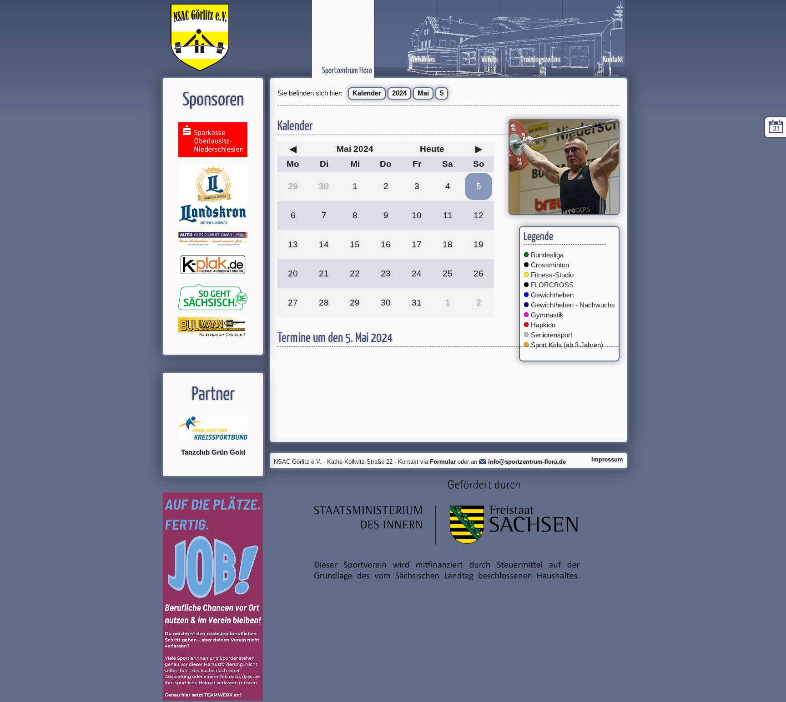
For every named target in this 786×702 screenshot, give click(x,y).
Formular (443, 461)
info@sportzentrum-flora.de (527, 461)
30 (324, 186)
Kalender (367, 93)
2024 (399, 93)
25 (448, 273)
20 (293, 273)
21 (324, 273)
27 (293, 302)
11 (448, 215)
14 (324, 244)
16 (386, 244)
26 (479, 273)
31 (417, 302)
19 (479, 244)
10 (417, 215)
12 (479, 215)
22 (355, 273)
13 (293, 244)
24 (417, 273)
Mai (423, 93)
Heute (432, 149)
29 (293, 186)
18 (448, 244)
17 (417, 244)
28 (324, 302)
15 (355, 244)
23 (386, 273)
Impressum (607, 459)
